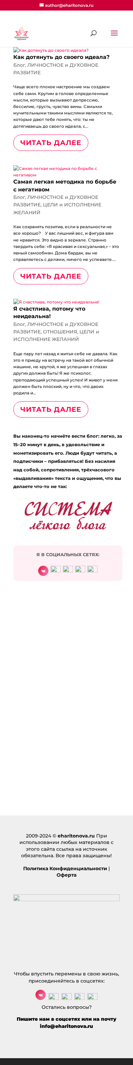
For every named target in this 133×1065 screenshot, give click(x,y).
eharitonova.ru (76, 836)
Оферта (66, 875)
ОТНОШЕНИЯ (60, 332)
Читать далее (50, 143)
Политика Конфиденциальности (65, 868)
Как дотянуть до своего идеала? (61, 57)
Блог (19, 65)
